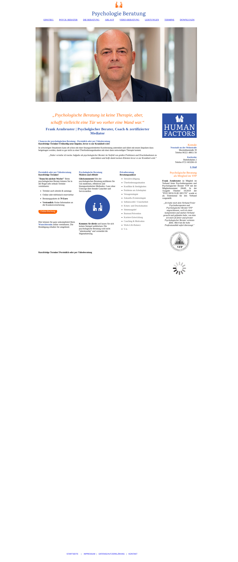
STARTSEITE (55, 554)
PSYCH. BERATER (68, 20)
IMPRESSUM (89, 554)
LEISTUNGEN (152, 20)
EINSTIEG (49, 20)
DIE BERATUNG (91, 20)
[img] (119, 8)
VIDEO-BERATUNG (129, 20)
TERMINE (169, 20)
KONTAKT (133, 554)
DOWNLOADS (187, 20)
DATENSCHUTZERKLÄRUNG (112, 554)
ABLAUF (109, 20)
